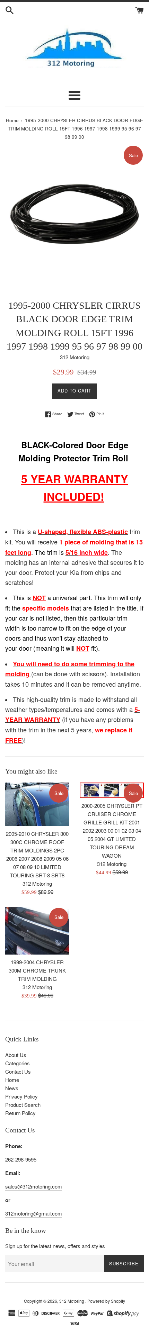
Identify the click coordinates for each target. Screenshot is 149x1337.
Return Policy (20, 1113)
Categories (17, 1063)
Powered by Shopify (106, 1301)
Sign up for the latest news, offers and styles (55, 1245)
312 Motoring (72, 1301)
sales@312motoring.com (33, 1186)
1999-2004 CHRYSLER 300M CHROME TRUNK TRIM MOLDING (37, 970)
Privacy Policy (21, 1096)
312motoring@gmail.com (33, 1213)
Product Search (23, 1104)
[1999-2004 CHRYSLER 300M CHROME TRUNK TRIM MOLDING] (37, 931)
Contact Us (18, 1071)
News (11, 1088)
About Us (15, 1054)
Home (12, 1079)
